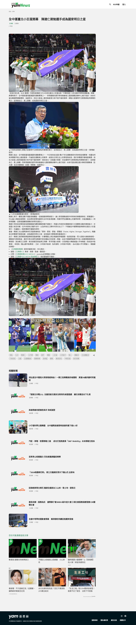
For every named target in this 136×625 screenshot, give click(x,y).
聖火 (70, 355)
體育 (51, 359)
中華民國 (67, 359)
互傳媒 (11, 23)
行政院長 (13, 359)
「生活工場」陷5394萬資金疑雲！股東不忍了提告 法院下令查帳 (81, 589)
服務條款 (95, 620)
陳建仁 (23, 355)
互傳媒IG (19, 251)
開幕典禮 (37, 359)
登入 (124, 4)
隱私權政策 (104, 620)
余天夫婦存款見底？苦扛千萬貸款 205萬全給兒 (52, 589)
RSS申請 (116, 4)
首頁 (10, 11)
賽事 (37, 355)
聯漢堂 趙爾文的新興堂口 (19, 560)
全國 (19, 359)
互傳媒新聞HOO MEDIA (25, 254)
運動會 (76, 355)
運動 (48, 355)
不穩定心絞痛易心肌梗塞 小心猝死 (51, 561)
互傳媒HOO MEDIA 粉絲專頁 (27, 256)
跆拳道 (45, 359)
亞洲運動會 (85, 355)
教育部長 (59, 359)
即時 (13, 11)
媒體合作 (123, 620)
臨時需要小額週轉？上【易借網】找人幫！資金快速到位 (81, 561)
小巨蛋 (55, 355)
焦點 (11, 355)
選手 (42, 355)
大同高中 (63, 355)
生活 (16, 355)
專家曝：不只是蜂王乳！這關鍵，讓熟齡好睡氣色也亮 (22, 589)
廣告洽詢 (114, 620)
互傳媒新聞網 (17, 249)
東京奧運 (76, 359)
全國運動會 (27, 359)
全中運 (30, 355)
